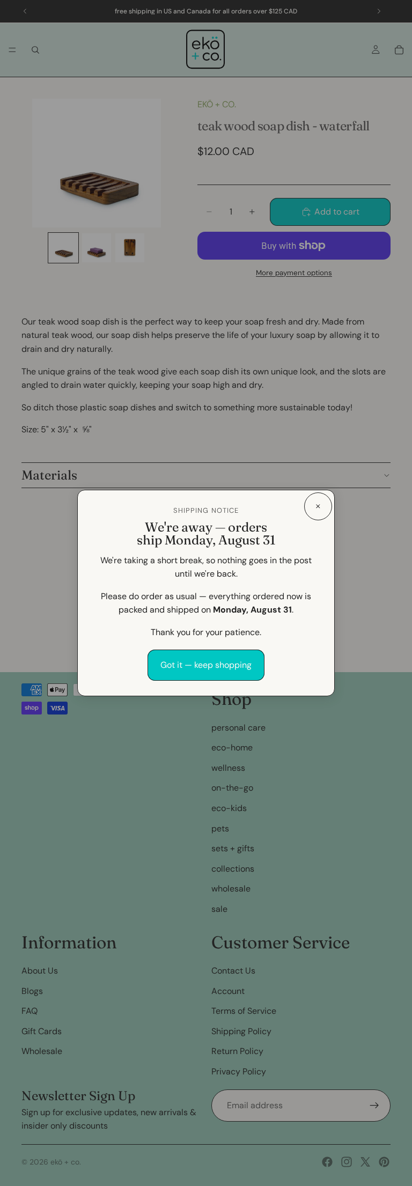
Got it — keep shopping (206, 665)
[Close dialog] (318, 506)
